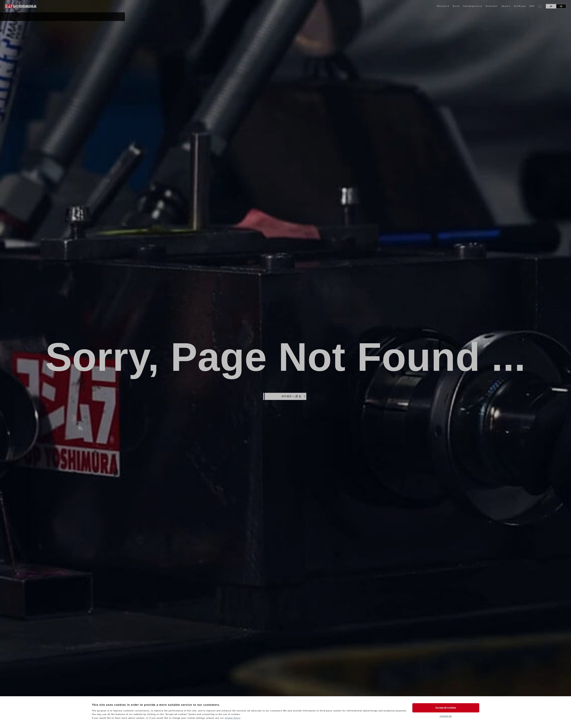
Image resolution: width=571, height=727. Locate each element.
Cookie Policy (233, 718)
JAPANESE (446, 716)
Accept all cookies (445, 707)
